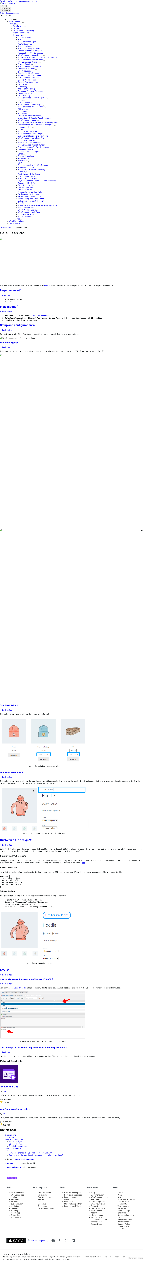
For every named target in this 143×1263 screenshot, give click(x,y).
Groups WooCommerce (28, 82)
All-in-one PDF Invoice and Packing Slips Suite (37, 205)
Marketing (15, 1206)
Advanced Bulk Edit (26, 167)
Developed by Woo (46, 1208)
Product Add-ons (25, 127)
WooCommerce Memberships (30, 60)
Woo (4, 1091)
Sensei (20, 154)
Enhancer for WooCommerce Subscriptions (36, 125)
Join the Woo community (123, 1202)
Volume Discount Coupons (29, 151)
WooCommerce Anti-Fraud (29, 212)
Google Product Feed (27, 80)
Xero (20, 129)
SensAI (21, 203)
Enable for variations (10, 772)
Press (120, 1195)
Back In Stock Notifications (29, 142)
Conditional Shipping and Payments (33, 136)
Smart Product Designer (28, 210)
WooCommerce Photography (30, 104)
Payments (15, 1199)
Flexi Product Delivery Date (29, 196)
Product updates (98, 1201)
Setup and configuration (16, 325)
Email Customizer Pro (27, 140)
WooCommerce (15, 21)
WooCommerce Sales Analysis (30, 133)
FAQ (2, 969)
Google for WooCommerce (29, 116)
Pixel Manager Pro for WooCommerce (34, 165)
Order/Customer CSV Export (30, 51)
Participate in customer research (99, 1218)
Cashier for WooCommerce (29, 73)
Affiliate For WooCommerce (29, 75)
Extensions (18, 35)
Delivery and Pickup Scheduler (31, 201)
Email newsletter (98, 1204)
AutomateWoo (24, 46)
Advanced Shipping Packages (30, 91)
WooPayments (19, 26)
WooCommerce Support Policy (124, 1223)
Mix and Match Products (28, 77)
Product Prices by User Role (30, 192)
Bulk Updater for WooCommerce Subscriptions (38, 122)
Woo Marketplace (16, 221)
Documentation (7, 15)
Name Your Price (25, 93)
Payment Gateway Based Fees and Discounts (37, 181)
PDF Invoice (23, 109)
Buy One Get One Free (27, 131)
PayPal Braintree (25, 44)
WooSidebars (23, 158)
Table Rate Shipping (26, 89)
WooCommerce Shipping (23, 30)
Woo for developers (72, 1192)
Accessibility (96, 1222)
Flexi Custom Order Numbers (30, 194)
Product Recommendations (29, 66)
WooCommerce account (43, 316)
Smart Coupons (24, 71)
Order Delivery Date (26, 185)
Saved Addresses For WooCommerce (33, 147)
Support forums (97, 1224)
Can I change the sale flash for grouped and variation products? (32, 1047)
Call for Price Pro (25, 190)
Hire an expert (21, 1)
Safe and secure (14, 1167)
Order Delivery (24, 95)
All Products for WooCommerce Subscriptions (37, 57)
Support (10, 1163)
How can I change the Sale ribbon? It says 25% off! (25, 979)
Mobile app (15, 1213)
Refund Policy (123, 1226)
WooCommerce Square (27, 42)
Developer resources (73, 1195)
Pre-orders (22, 111)
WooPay (16, 28)
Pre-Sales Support (25, 37)
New (39, 1201)
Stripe (20, 39)
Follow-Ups (22, 160)
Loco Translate (20, 988)
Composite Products (26, 68)
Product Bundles (25, 64)
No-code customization (17, 1202)
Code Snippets (15, 223)
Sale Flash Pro (6, 227)
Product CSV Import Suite (29, 48)
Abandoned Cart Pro (26, 183)
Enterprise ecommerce (16, 1216)
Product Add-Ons (9, 1086)
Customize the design (14, 840)
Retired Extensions (26, 156)
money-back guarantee (24, 1159)
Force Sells (22, 113)
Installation (7, 306)
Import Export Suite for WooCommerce (34, 118)
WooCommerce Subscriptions (30, 55)
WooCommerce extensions (44, 1193)
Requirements (9, 290)
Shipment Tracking (26, 214)
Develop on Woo (7, 1)
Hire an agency (97, 1215)
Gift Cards (22, 84)
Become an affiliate (72, 1206)
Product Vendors (25, 102)
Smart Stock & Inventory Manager (32, 169)
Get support (32, 1)
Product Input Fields (26, 176)
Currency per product (27, 187)
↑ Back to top (6, 295)
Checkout (15, 1208)
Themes (16, 219)
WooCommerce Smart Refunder (31, 145)
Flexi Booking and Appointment (31, 199)
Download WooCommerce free (126, 1198)
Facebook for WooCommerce (30, 53)
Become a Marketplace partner (73, 1202)
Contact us (122, 1228)
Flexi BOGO (22, 172)
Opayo (20, 163)
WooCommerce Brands (27, 120)
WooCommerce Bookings (28, 62)
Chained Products (25, 149)
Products (13, 24)
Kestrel (47, 285)
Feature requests (98, 1208)
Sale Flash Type (8, 342)
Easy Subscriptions (26, 207)
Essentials (42, 1204)
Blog (93, 1192)
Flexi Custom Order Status (29, 174)
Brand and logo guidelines (124, 1211)
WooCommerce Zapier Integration (32, 98)
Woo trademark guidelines (124, 1207)
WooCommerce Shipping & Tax (31, 138)
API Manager (23, 86)
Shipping (14, 1210)
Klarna (20, 100)
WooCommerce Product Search (31, 107)
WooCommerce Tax (21, 33)
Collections (42, 1206)
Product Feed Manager (27, 178)
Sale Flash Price (8, 705)
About (120, 1192)
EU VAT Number (25, 216)
